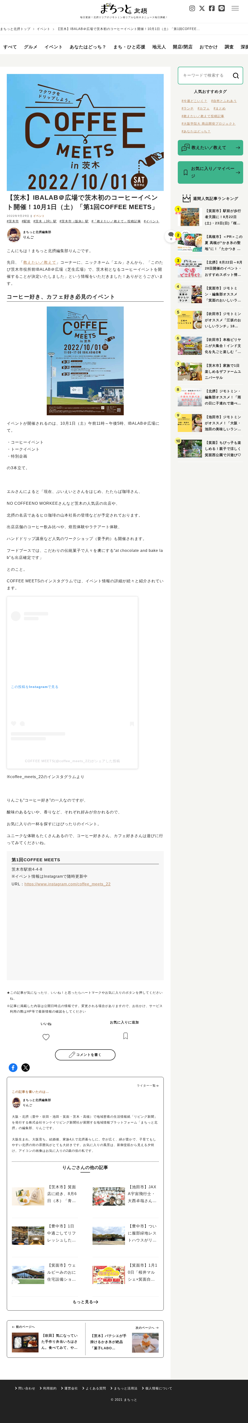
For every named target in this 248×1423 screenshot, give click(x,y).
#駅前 (26, 221)
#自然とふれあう (224, 101)
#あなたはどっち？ (196, 131)
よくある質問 (96, 1388)
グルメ (31, 46)
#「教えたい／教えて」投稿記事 (116, 221)
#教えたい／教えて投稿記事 (203, 116)
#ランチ (188, 108)
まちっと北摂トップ (15, 29)
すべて (10, 46)
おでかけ (209, 46)
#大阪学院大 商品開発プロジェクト (209, 123)
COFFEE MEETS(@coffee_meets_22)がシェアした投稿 (72, 761)
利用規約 (50, 1388)
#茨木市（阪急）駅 (74, 221)
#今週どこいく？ (194, 101)
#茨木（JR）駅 (45, 221)
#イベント (151, 221)
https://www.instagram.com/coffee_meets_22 (67, 884)
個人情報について (158, 1388)
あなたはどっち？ (88, 46)
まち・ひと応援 (129, 46)
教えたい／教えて (39, 262)
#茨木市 (13, 221)
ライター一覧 (146, 1085)
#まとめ (220, 108)
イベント (43, 29)
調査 (229, 46)
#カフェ (204, 108)
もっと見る (83, 1302)
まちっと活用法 (126, 1388)
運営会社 (71, 1388)
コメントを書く (89, 1055)
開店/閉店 (183, 46)
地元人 (159, 46)
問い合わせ (26, 1388)
